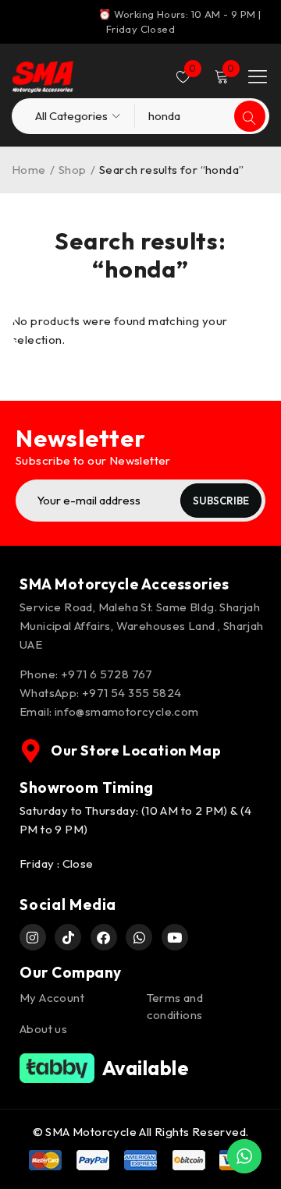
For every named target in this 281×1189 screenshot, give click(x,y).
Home (29, 169)
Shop (73, 169)
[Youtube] (175, 937)
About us (43, 1028)
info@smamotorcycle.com (127, 711)
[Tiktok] (68, 937)
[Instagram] (33, 937)
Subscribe (221, 500)
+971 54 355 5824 (131, 692)
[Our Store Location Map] (31, 751)
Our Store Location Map (136, 750)
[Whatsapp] (139, 937)
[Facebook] (104, 937)
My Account (52, 997)
